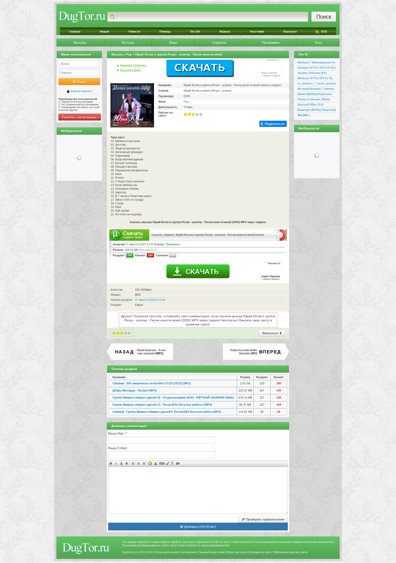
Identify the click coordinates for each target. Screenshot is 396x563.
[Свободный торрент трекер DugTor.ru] (86, 548)
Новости (134, 31)
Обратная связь (236, 552)
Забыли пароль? (81, 91)
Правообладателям (211, 552)
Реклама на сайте (260, 552)
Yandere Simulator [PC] (312, 73)
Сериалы (219, 42)
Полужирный (111, 463)
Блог (318, 42)
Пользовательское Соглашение (175, 552)
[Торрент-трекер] (82, 16)
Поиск (323, 17)
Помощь (165, 31)
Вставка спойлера (177, 463)
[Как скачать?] (148, 249)
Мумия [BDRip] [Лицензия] (314, 94)
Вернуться (270, 333)
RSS (324, 31)
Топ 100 (195, 31)
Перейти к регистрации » (80, 117)
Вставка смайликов (150, 463)
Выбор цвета (155, 463)
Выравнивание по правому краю (143, 463)
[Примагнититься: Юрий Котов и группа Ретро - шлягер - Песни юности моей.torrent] (281, 234)
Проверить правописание (264, 519)
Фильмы (80, 42)
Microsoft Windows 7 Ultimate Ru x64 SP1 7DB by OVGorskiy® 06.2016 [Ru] (315, 89)
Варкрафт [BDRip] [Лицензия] (316, 110)
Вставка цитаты (167, 463)
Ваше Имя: (117, 433)
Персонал (290, 31)
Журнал (225, 31)
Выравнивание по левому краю (133, 463)
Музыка (128, 42)
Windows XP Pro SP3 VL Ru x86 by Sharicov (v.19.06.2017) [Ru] (316, 79)
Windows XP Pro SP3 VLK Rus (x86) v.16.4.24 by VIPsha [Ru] (316, 68)
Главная (74, 31)
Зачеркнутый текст (126, 463)
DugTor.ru (128, 552)
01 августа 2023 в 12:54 (150, 299)
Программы (271, 42)
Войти (81, 81)
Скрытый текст (162, 463)
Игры (173, 42)
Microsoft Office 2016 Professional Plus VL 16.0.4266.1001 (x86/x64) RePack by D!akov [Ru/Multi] (315, 105)
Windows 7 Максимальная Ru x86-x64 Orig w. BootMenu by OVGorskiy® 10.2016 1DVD (316, 63)
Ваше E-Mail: (117, 448)
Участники (257, 31)
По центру (138, 463)
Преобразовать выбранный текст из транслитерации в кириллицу (172, 463)
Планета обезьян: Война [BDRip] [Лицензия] (313, 100)
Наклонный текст (116, 463)
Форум (104, 31)
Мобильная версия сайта (290, 552)
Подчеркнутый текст (121, 463)
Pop (186, 101)
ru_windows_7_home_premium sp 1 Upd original (316, 84)
